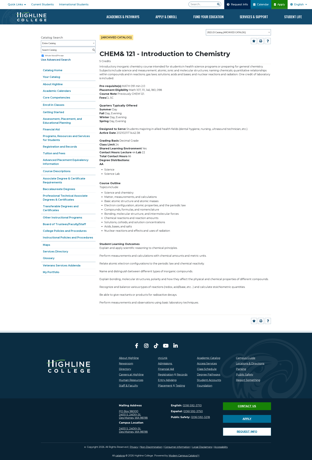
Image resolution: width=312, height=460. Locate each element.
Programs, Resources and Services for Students (66, 138)
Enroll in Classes (53, 104)
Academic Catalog (208, 358)
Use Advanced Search (56, 59)
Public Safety (244, 374)
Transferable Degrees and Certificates (60, 208)
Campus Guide (245, 358)
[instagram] (146, 346)
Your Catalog (51, 77)
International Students (74, 4)
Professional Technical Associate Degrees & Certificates (65, 197)
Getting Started (53, 112)
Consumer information (177, 447)
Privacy (134, 447)
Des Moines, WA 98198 (133, 417)
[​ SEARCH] (218, 4)
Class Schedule (207, 369)
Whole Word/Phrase (54, 55)
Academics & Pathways (122, 16)
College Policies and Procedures (65, 230)
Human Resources (131, 380)
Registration (166, 374)
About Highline (53, 84)
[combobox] (238, 32)
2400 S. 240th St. (130, 414)
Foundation (204, 385)
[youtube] (165, 346)
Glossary (48, 258)
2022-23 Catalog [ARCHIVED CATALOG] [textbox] (226, 32)
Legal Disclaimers (202, 447)
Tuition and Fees (54, 153)
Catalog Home (52, 70)
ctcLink (162, 358)
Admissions (165, 363)
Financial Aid (51, 129)
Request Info (239, 4)
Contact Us (247, 406)
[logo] (68, 373)
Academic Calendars (57, 90)
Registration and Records (60, 146)
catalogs (120, 455)
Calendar (262, 4)
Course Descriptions (57, 171)
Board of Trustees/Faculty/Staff (64, 224)
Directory (125, 369)
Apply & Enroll (166, 16)
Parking (241, 369)
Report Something (248, 380)
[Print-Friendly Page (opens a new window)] (261, 41)
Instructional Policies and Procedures (68, 237)
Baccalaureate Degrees (59, 189)
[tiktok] (156, 346)
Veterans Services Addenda (61, 265)
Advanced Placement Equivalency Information (65, 161)
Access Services (207, 363)
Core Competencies (56, 97)
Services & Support (254, 16)
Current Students (42, 4)
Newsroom (126, 363)
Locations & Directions (250, 363)
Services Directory (55, 251)
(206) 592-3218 (200, 417)
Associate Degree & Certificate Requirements (64, 180)
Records (182, 374)
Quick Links (16, 4)
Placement (165, 385)
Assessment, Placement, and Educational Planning (62, 120)
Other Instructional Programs (62, 217)
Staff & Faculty (128, 385)
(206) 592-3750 (193, 411)
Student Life (293, 16)
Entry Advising (167, 380)
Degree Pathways (208, 374)
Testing (180, 385)
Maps (46, 244)
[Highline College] (31, 17)
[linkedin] (175, 346)
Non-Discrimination (151, 447)
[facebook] (136, 346)
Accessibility (221, 447)
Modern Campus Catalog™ (184, 455)
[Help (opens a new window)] (268, 41)
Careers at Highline (131, 374)
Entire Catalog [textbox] (49, 43)
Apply (281, 4)
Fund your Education (208, 16)
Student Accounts (209, 380)
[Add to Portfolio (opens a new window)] (254, 41)
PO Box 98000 (128, 411)
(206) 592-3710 (192, 405)
